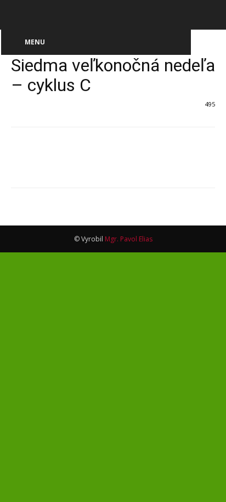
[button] (18, 15)
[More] (123, 165)
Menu (35, 42)
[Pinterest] (72, 165)
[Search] (210, 15)
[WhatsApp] (98, 165)
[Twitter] (47, 165)
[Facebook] (22, 165)
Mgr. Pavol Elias (128, 239)
